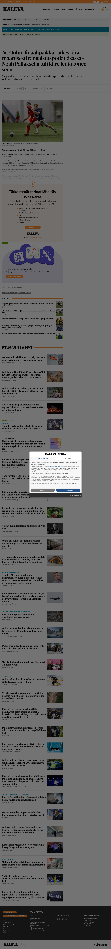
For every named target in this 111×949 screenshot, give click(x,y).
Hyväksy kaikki (68, 490)
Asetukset (43, 490)
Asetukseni (68, 458)
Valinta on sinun (42, 458)
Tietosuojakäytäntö (75, 495)
